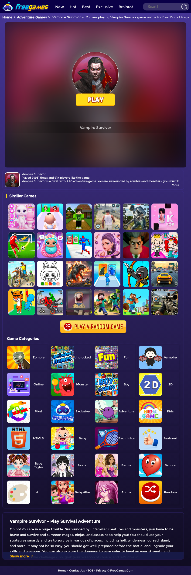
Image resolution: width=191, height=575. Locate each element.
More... (176, 185)
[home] (25, 1)
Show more (19, 556)
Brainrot (126, 7)
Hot (73, 7)
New (59, 7)
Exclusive (104, 7)
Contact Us (77, 570)
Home (7, 17)
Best (86, 7)
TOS (90, 570)
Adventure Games (32, 17)
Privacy (101, 570)
